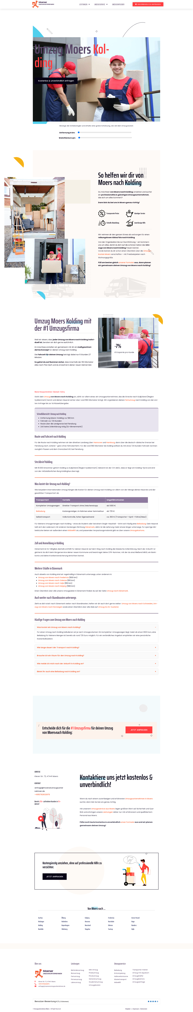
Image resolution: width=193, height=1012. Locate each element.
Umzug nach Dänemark (117, 591)
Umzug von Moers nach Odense (52, 580)
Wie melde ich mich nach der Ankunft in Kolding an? (60, 663)
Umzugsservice (99, 4)
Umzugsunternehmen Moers (41, 1008)
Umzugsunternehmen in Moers (139, 798)
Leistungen (83, 4)
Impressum (136, 1008)
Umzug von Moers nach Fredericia (53, 577)
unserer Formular (126, 262)
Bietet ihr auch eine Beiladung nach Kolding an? (58, 671)
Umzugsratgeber (118, 4)
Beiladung (40, 511)
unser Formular (127, 822)
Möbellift (72, 530)
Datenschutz (143, 1008)
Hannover (97, 442)
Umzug (47, 396)
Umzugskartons (137, 530)
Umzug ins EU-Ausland (108, 607)
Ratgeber (127, 1008)
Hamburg (110, 442)
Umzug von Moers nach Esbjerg (52, 586)
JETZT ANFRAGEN (54, 876)
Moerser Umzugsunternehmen (43, 391)
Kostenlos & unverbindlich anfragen (56, 80)
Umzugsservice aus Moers (103, 808)
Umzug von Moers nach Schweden (137, 603)
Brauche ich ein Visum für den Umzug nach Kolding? (60, 655)
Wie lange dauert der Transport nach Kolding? (58, 647)
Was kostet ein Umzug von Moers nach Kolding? (59, 627)
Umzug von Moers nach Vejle (51, 583)
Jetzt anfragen (139, 729)
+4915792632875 (42, 794)
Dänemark (56, 391)
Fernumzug (130, 400)
